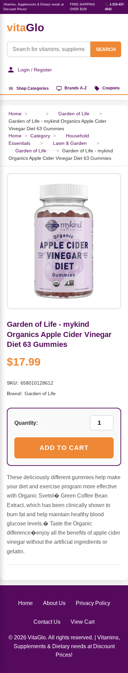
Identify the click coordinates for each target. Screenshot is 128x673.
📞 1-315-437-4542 (115, 7)
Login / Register (35, 69)
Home (15, 113)
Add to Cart (64, 447)
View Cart (83, 622)
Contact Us (46, 622)
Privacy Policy (93, 603)
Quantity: (26, 423)
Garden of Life (74, 113)
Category (40, 135)
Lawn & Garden (70, 143)
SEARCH (106, 49)
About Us (54, 603)
